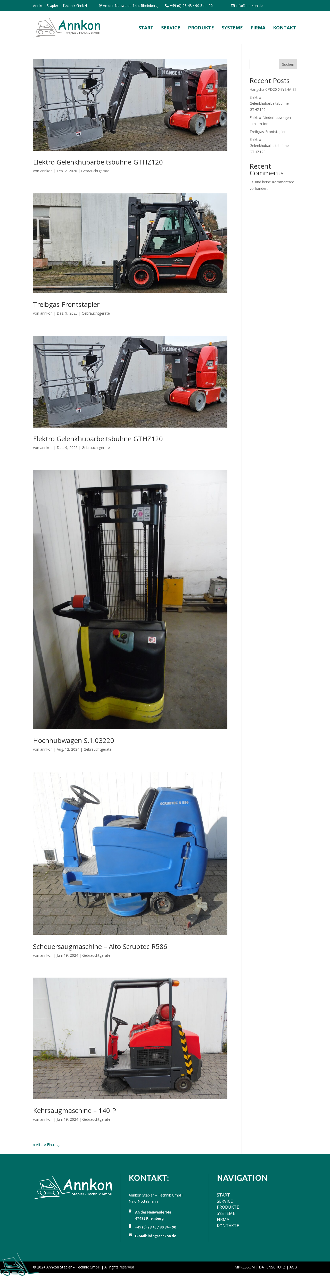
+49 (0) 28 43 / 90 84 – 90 (191, 5)
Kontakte (228, 1225)
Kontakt (284, 27)
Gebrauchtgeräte (95, 170)
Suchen (288, 64)
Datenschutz (272, 1267)
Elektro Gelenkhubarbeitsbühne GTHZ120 (98, 162)
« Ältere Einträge (47, 1144)
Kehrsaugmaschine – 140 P (74, 1110)
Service (170, 27)
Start (145, 27)
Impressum (244, 1267)
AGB (293, 1267)
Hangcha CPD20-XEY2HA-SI (273, 89)
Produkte (201, 27)
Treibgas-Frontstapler (66, 304)
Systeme (232, 27)
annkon (46, 170)
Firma (258, 27)
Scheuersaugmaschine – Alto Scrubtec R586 (100, 946)
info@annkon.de (249, 5)
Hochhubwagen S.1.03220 (73, 740)
